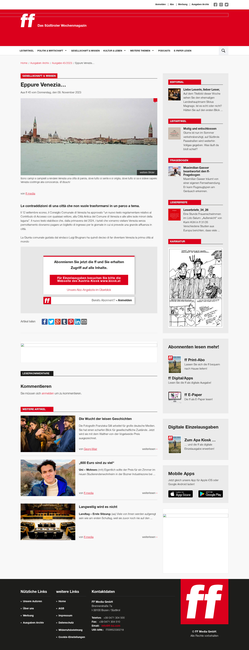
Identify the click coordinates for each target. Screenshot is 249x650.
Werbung (182, 4)
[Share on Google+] (58, 321)
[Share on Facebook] (45, 321)
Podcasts (164, 51)
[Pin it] (71, 321)
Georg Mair (90, 449)
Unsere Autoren (32, 601)
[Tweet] (51, 321)
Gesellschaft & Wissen (85, 51)
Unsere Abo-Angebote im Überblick (89, 290)
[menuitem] (27, 50)
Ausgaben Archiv (200, 4)
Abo (172, 4)
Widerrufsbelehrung (71, 630)
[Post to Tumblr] (64, 321)
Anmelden (160, 4)
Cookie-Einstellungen (72, 637)
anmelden (48, 393)
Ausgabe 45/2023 (62, 63)
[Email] (84, 321)
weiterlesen (149, 449)
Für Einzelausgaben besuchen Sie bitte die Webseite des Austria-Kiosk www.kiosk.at (89, 280)
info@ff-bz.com (111, 626)
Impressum (65, 616)
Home (24, 63)
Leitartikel (27, 51)
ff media (30, 193)
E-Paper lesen (182, 51)
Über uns (28, 608)
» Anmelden (124, 300)
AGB (61, 608)
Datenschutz (66, 623)
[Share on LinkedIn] (77, 321)
